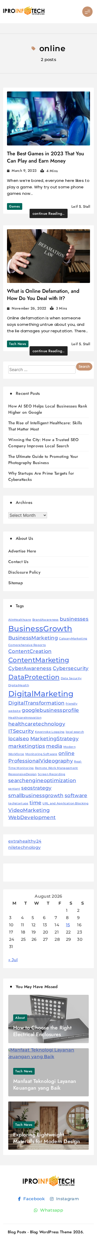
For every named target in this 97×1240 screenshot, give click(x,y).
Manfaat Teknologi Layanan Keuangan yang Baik (44, 1084)
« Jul (13, 959)
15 (68, 924)
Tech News (17, 343)
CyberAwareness (29, 668)
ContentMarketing (38, 660)
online (66, 753)
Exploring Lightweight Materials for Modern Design (46, 1138)
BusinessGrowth (40, 628)
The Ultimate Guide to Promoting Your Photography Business (43, 459)
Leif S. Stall (80, 206)
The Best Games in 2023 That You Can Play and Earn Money (45, 157)
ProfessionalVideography (40, 761)
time (35, 803)
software (76, 795)
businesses (74, 619)
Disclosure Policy (24, 572)
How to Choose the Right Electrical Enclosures (42, 1031)
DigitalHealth (18, 685)
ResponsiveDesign (22, 774)
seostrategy (36, 788)
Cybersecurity (71, 668)
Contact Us (18, 562)
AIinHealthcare (19, 619)
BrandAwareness (45, 619)
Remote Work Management (56, 768)
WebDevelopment (32, 817)
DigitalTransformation (36, 703)
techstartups (18, 803)
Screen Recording (51, 774)
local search (75, 732)
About (20, 1017)
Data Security (71, 678)
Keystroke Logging (49, 732)
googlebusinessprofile (50, 710)
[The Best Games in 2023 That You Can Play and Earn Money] (48, 118)
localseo (18, 739)
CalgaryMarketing (73, 638)
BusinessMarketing (33, 638)
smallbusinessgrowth (36, 795)
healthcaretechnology (36, 724)
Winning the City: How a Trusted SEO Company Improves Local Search (43, 443)
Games (14, 206)
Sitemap (15, 583)
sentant (14, 788)
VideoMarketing (29, 810)
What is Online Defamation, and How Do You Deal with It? (43, 294)
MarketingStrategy (54, 739)
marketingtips (26, 746)
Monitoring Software (41, 754)
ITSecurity (21, 731)
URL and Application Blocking (65, 803)
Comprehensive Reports (27, 645)
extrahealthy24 (24, 841)
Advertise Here (22, 551)
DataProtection (33, 677)
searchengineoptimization (42, 780)
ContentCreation (30, 651)
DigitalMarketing (41, 693)
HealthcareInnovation (24, 717)
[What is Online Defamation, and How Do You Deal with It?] (48, 256)
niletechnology (24, 847)
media (54, 746)
